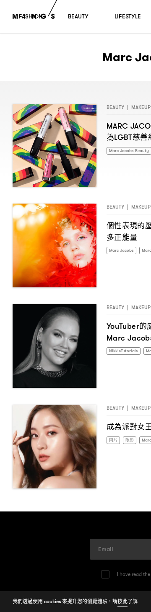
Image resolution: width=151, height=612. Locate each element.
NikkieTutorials (125, 351)
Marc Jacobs (123, 250)
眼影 (132, 440)
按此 (122, 601)
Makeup (141, 107)
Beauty (115, 107)
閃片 (114, 440)
